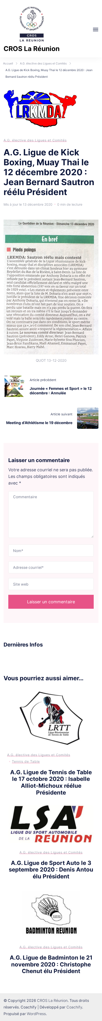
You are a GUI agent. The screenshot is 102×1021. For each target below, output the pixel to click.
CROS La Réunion (32, 49)
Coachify (74, 1007)
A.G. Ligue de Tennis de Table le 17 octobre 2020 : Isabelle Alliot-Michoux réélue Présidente (51, 782)
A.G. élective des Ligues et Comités (35, 140)
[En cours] (95, 29)
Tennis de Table (26, 761)
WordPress (36, 1014)
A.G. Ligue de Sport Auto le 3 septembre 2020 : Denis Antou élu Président (51, 869)
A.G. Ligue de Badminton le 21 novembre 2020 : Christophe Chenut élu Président (51, 964)
